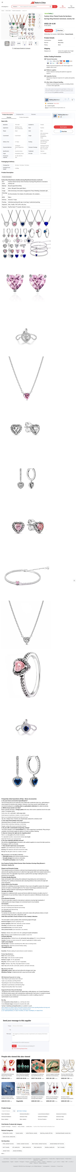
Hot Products (6, 1158)
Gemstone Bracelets (24, 1114)
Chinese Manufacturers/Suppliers (25, 1158)
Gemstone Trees (23, 1116)
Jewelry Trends (6, 1150)
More (2, 1153)
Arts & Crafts (8, 10)
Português (22, 1161)
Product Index (68, 1158)
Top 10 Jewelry (61, 1147)
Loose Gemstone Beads (43, 1114)
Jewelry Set (24, 10)
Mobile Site (35, 1160)
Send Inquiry (48, 30)
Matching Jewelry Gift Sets (46, 1133)
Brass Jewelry (4, 1119)
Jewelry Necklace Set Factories (57, 1143)
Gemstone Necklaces (6, 1116)
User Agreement (46, 1166)
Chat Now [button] (60, 30)
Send (14, 1046)
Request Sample (69, 34)
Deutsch (43, 1161)
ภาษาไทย (71, 1161)
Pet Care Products (42, 1119)
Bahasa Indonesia (43, 1163)
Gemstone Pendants (42, 1116)
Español (16, 1161)
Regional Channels (60, 1158)
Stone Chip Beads (5, 1114)
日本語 (62, 1161)
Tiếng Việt (36, 1163)
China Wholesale (36, 1158)
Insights (41, 1160)
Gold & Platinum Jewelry (31, 1133)
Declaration (53, 1166)
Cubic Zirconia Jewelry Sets (9, 1136)
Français (27, 1161)
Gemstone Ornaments (61, 1114)
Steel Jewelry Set (38, 1147)
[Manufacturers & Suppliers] (38, 2)
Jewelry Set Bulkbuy (17, 1150)
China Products (13, 1158)
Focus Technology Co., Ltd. (28, 1166)
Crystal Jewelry (19, 1133)
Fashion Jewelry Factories (23, 1143)
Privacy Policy (60, 1166)
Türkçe (30, 1163)
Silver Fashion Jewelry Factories (39, 1143)
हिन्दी (66, 1161)
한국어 (58, 1161)
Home (2, 10)
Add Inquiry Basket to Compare (22, 48)
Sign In (46, 107)
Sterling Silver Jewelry (8, 1133)
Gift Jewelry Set (16, 1147)
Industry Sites (52, 1158)
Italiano (39, 1161)
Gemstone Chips (60, 1116)
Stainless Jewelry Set (49, 1147)
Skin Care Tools (59, 1119)
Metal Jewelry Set (27, 1147)
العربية (54, 1161)
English (11, 1161)
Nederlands (49, 1161)
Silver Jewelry (23, 1119)
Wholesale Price (44, 1158)
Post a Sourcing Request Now (19, 1048)
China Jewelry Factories (8, 1143)
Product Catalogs (22, 1111)
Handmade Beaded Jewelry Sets (63, 1133)
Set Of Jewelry (6, 1147)
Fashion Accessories (16, 10)
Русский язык (33, 1161)
